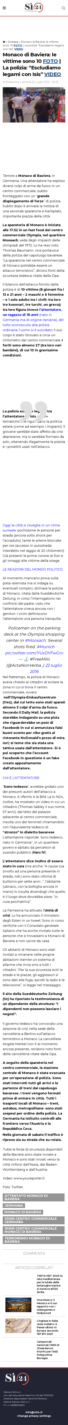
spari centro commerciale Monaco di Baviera (31, 1230)
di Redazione (11, 82)
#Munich (46, 646)
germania (14, 1206)
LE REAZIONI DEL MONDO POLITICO (33, 569)
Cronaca (13, 41)
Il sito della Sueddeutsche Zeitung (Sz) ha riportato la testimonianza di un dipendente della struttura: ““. (33, 1004)
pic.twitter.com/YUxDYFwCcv (34, 653)
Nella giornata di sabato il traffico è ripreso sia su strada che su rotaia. (33, 1137)
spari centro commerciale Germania (31, 1220)
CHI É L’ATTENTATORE (21, 778)
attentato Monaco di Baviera (26, 1197)
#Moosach (35, 640)
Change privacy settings (34, 1416)
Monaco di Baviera (23, 1212)
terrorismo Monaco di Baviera (27, 1240)
